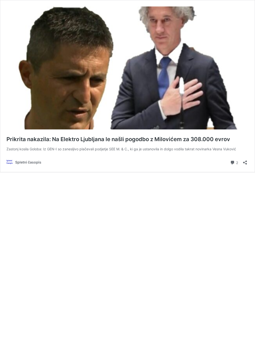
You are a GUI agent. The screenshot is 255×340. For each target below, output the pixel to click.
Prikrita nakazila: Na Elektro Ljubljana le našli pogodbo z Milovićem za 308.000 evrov (118, 139)
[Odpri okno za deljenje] (245, 161)
